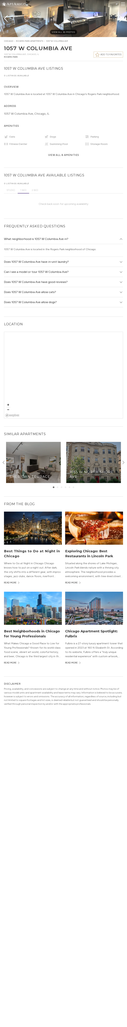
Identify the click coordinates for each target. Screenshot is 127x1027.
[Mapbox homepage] (12, 415)
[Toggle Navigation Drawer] (123, 4)
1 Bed (23, 190)
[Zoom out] (8, 409)
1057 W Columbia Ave (57, 41)
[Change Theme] (4, 4)
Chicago (8, 41)
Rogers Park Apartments (29, 41)
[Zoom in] (8, 404)
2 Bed (35, 190)
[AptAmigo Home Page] (15, 3)
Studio (11, 190)
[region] (63, 375)
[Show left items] (3, 462)
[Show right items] (123, 462)
